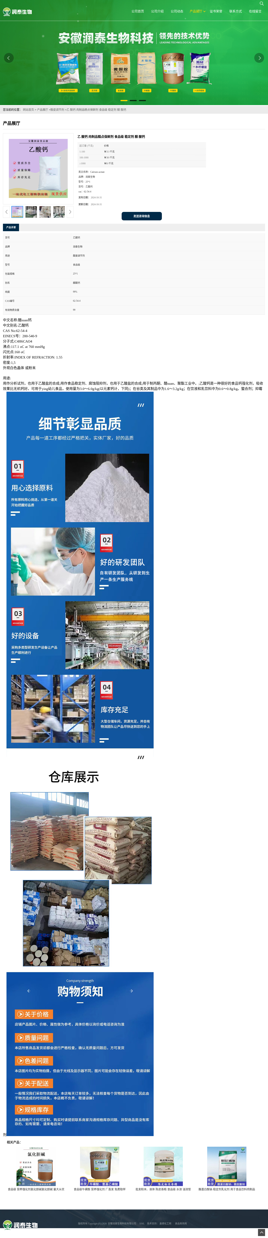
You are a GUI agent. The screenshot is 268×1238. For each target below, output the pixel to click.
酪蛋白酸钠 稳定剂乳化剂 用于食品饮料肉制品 (227, 1189)
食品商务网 (181, 1223)
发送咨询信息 (141, 216)
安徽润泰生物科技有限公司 (122, 1223)
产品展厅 (42, 109)
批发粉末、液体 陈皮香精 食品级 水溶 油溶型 (163, 1189)
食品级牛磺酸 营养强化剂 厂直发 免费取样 (100, 1189)
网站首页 (28, 109)
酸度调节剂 (57, 109)
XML (142, 1223)
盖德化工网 (165, 1223)
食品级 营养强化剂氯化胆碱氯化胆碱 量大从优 (36, 1189)
